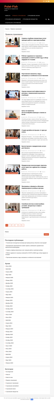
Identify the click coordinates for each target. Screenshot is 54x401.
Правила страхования (19, 15)
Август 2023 (9, 345)
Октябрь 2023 (9, 340)
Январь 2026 (9, 280)
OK (32, 399)
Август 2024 (9, 314)
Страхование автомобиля (13, 19)
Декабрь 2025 (9, 283)
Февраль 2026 (9, 277)
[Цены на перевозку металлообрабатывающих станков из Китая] (12, 115)
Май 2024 (8, 320)
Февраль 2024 (9, 328)
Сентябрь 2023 (10, 343)
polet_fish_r (25, 42)
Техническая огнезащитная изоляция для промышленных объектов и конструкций (26, 242)
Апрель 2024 (9, 323)
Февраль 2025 (9, 297)
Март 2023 (8, 360)
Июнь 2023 (8, 351)
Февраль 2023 (9, 363)
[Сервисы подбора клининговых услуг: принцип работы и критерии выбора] (12, 42)
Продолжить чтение (25, 51)
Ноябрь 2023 (9, 337)
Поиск (7, 232)
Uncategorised (9, 371)
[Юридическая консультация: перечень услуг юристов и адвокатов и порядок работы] (12, 169)
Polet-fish (11, 7)
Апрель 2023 (9, 357)
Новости (7, 15)
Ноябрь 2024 (9, 306)
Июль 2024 (8, 317)
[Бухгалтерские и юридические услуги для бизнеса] (12, 150)
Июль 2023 (8, 348)
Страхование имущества (30, 19)
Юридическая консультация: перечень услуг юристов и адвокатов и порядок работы (34, 167)
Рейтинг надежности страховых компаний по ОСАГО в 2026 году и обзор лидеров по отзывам (35, 57)
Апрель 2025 (9, 291)
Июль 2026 (8, 266)
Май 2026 (8, 269)
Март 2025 (8, 294)
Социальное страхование (13, 22)
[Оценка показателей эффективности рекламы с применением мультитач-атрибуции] (12, 95)
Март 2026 (8, 274)
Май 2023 (8, 354)
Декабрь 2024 (9, 303)
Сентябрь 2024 (10, 311)
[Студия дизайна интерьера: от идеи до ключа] (12, 134)
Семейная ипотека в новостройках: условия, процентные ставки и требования (33, 205)
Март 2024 (8, 326)
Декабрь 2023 (9, 334)
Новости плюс (9, 377)
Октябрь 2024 (9, 308)
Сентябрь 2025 (10, 289)
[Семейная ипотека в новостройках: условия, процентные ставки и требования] (12, 208)
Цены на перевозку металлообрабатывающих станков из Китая (34, 112)
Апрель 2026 (9, 271)
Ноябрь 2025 (9, 286)
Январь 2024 (9, 331)
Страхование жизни (34, 15)
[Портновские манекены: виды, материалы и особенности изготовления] (12, 78)
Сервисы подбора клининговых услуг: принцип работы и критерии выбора (24, 250)
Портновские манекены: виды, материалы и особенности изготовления (23, 257)
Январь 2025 (9, 300)
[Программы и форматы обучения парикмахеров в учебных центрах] (12, 190)
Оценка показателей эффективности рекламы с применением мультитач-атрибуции (34, 93)
